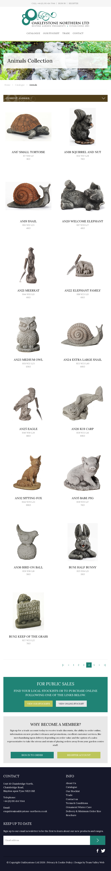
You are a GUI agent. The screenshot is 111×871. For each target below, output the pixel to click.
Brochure (71, 815)
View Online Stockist (71, 703)
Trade (66, 33)
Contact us (72, 799)
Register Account (79, 755)
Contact (78, 33)
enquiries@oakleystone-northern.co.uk (25, 811)
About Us (71, 783)
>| (105, 664)
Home (7, 85)
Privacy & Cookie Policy (60, 862)
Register (73, 3)
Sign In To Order (32, 755)
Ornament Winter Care (79, 807)
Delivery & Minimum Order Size (83, 811)
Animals (33, 85)
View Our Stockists (38, 703)
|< (63, 664)
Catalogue (33, 33)
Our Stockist (51, 33)
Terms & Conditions (77, 803)
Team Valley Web (95, 862)
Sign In (62, 3)
